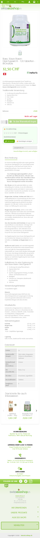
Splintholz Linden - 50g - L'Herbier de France (12, 416)
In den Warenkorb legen (24, 121)
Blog (23, 1)
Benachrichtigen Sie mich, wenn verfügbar (25, 151)
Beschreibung (11, 158)
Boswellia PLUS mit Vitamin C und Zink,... (27, 415)
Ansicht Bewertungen (10, 137)
